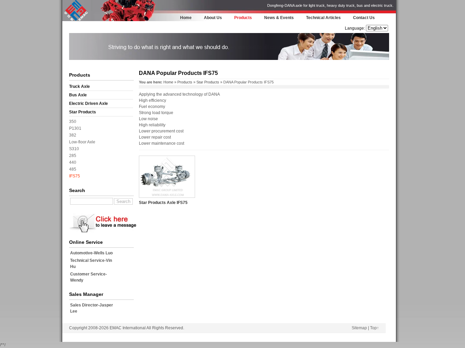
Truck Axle (79, 86)
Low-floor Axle (82, 142)
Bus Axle (78, 95)
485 (72, 169)
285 (72, 155)
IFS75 (74, 176)
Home (186, 17)
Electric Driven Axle (88, 103)
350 (72, 121)
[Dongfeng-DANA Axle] (76, 20)
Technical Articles (323, 17)
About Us (213, 17)
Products (243, 17)
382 (72, 135)
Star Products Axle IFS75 (163, 202)
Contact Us (364, 17)
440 (72, 162)
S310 (74, 148)
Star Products (82, 112)
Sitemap (359, 328)
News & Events (279, 17)
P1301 (75, 128)
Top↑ (374, 328)
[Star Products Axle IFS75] (167, 196)
